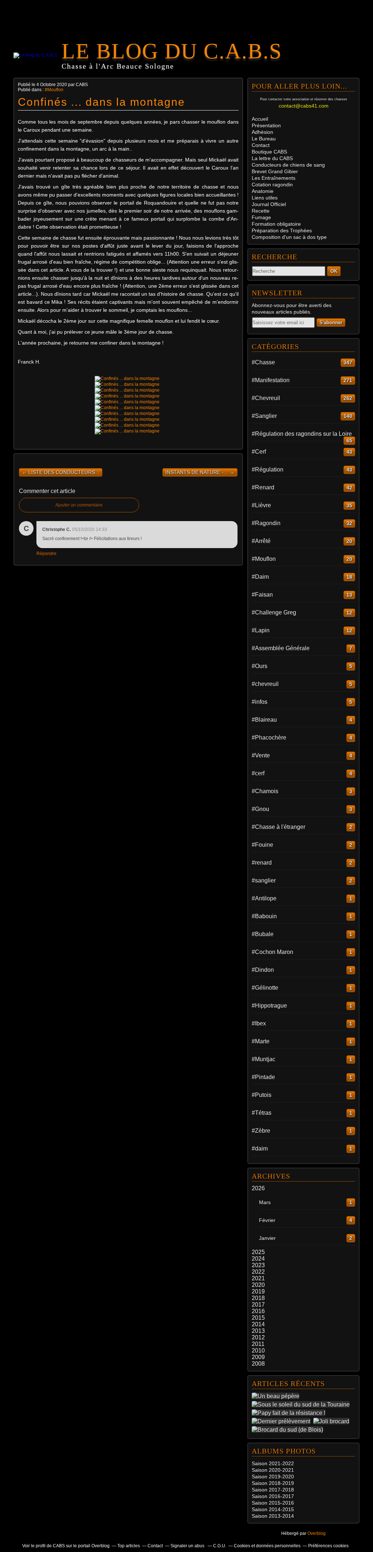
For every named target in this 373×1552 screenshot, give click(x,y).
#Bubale (263, 934)
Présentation (266, 125)
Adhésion (262, 132)
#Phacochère (269, 737)
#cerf (258, 773)
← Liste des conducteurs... (60, 472)
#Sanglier (264, 416)
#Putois (261, 1095)
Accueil (260, 119)
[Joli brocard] (332, 1421)
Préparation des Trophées (282, 230)
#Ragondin (266, 523)
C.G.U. (219, 1545)
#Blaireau (264, 720)
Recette (261, 211)
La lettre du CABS (272, 158)
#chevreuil (265, 684)
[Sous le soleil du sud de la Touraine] (302, 1404)
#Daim (260, 577)
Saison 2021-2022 (273, 1463)
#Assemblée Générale (281, 648)
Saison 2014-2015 (273, 1509)
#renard (262, 863)
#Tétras (261, 1113)
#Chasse (263, 362)
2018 (258, 1298)
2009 (258, 1357)
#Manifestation (271, 380)
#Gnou (260, 809)
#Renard (263, 487)
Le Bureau (264, 138)
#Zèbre (261, 1131)
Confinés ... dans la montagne (101, 102)
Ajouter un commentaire (79, 505)
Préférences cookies (328, 1545)
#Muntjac (263, 1059)
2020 (258, 1285)
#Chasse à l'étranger (278, 827)
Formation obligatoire (276, 224)
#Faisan (262, 594)
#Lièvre (261, 505)
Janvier (267, 1238)
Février (267, 1220)
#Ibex (259, 1023)
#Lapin (261, 630)
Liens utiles (265, 198)
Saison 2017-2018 (273, 1490)
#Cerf (259, 452)
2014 (258, 1324)
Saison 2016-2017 (273, 1496)
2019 (258, 1291)
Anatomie (263, 191)
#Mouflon (54, 89)
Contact (261, 145)
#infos (259, 702)
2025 (258, 1252)
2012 (258, 1337)
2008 (258, 1364)
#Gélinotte (265, 988)
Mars (265, 1202)
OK (333, 271)
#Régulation (267, 469)
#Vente (261, 755)
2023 (258, 1265)
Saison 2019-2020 (273, 1476)
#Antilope (264, 898)
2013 (258, 1331)
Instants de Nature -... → (200, 472)
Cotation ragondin (272, 184)
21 (291, 1470)
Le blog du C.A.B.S (172, 51)
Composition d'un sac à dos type (289, 237)
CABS (269, 152)
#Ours (259, 666)
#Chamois (265, 791)
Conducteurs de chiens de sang (288, 165)
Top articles (128, 1545)
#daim (260, 1148)
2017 (258, 1304)
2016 (258, 1311)
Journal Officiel (269, 204)
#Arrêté (261, 541)
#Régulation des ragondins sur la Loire (302, 434)
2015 (258, 1318)
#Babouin (264, 916)
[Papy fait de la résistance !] (290, 1412)
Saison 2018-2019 (273, 1483)
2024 (258, 1259)
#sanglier (264, 880)
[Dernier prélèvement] (282, 1421)
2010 (258, 1350)
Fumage (261, 217)
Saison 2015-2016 (273, 1503)
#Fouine (262, 845)
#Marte (261, 1041)
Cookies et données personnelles (267, 1545)
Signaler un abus (187, 1545)
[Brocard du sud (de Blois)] (289, 1429)
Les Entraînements (273, 178)
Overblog (316, 1533)
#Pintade (263, 1077)
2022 (258, 1272)
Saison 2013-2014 (273, 1516)
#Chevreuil (266, 398)
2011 (258, 1344)
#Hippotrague (269, 1005)
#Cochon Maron (272, 952)
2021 (258, 1278)
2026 (258, 1188)
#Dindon (263, 970)
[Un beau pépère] (277, 1396)
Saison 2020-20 (270, 1470)
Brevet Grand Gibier (275, 171)
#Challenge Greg (274, 612)
